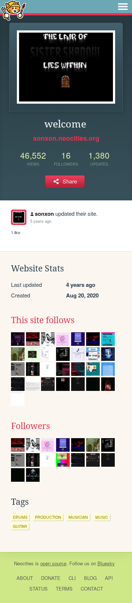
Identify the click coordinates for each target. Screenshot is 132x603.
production (48, 517)
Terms (64, 588)
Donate (50, 577)
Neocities (24, 563)
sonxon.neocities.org (66, 138)
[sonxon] (18, 217)
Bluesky (106, 563)
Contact (92, 588)
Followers (30, 426)
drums (20, 517)
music (101, 517)
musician (78, 517)
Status (38, 588)
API (109, 577)
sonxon (44, 214)
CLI (72, 577)
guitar (20, 526)
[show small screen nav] (123, 6)
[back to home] (13, 10)
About (24, 577)
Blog (90, 577)
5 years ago (40, 221)
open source (53, 563)
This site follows (42, 320)
